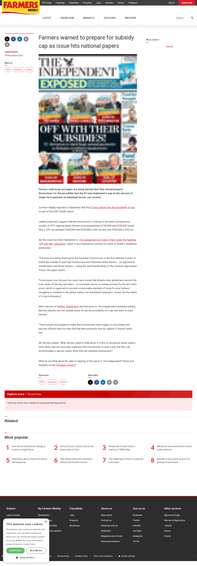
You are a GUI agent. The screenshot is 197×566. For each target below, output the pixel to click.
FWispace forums (65, 365)
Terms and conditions (103, 556)
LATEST (46, 18)
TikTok (136, 541)
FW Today (46, 3)
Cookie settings (128, 556)
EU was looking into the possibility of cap (112, 207)
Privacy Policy (63, 556)
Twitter (136, 520)
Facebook (137, 515)
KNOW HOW (67, 18)
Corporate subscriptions (49, 531)
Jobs (98, 3)
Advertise (46, 8)
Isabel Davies (11, 52)
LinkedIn (137, 525)
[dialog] (26, 540)
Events (167, 536)
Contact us (106, 520)
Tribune (168, 525)
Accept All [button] (15, 550)
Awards (109, 3)
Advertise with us (109, 525)
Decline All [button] (36, 550)
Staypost (133, 3)
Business (18, 70)
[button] (26, 558)
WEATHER (130, 18)
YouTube (137, 531)
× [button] (46, 522)
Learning (60, 3)
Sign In (171, 3)
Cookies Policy (81, 556)
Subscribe (187, 3)
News (29, 70)
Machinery (75, 525)
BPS (8, 70)
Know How (22, 402)
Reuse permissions (110, 541)
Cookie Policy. (29, 544)
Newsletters (44, 515)
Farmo (121, 3)
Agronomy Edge (172, 515)
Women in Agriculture (174, 520)
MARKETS (88, 18)
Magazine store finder (112, 536)
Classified (73, 3)
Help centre (106, 515)
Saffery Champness (68, 306)
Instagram (138, 536)
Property (87, 3)
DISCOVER (110, 18)
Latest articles (13, 515)
